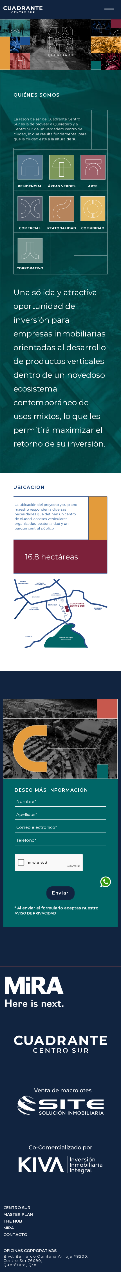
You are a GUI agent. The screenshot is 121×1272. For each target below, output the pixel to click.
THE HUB (12, 1221)
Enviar (60, 893)
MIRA (8, 1227)
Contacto (15, 1234)
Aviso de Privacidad (35, 913)
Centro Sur (16, 1207)
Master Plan (18, 1214)
